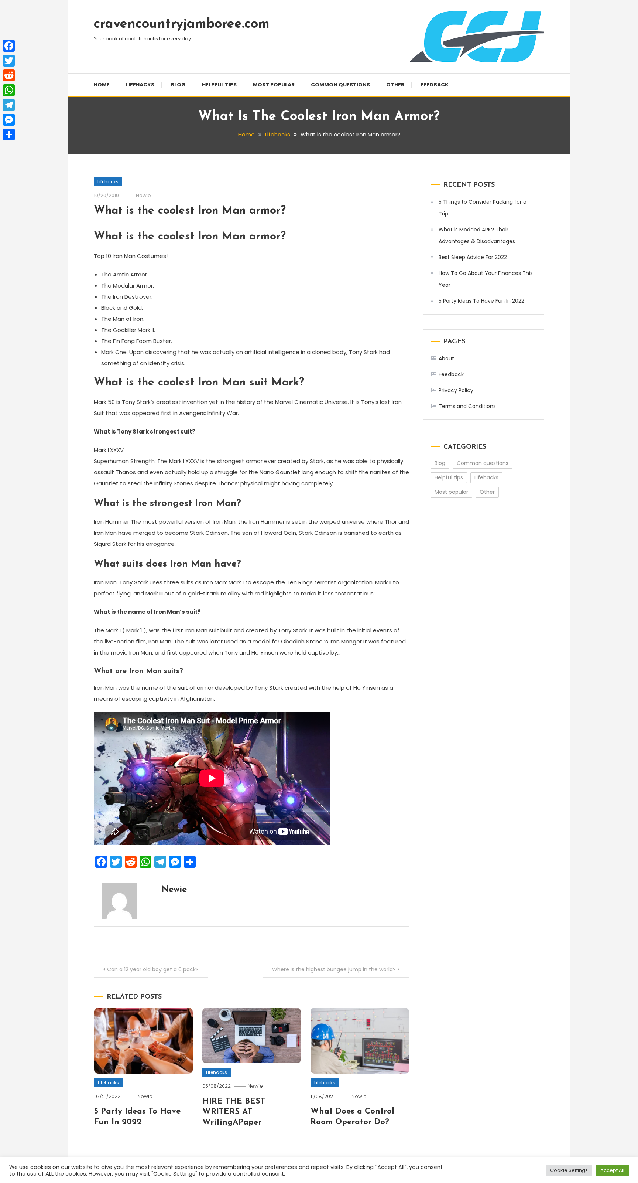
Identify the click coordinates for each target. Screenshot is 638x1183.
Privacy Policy (456, 390)
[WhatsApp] (8, 90)
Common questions (340, 84)
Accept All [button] (612, 1170)
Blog (178, 84)
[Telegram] (8, 105)
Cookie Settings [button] (569, 1170)
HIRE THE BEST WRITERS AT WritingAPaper (233, 1112)
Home (102, 84)
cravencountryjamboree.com (182, 24)
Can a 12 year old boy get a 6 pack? (153, 969)
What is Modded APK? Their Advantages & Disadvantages (477, 235)
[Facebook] (8, 45)
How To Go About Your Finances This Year (486, 279)
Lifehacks (140, 84)
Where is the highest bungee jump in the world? (334, 969)
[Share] (8, 134)
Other (395, 84)
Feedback (435, 84)
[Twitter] (8, 60)
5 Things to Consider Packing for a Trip (482, 207)
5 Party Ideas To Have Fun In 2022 (481, 301)
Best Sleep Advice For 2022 (473, 257)
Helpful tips (219, 84)
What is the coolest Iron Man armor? (190, 211)
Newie (143, 195)
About (446, 358)
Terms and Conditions (467, 406)
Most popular (274, 84)
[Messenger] (8, 119)
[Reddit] (8, 75)
